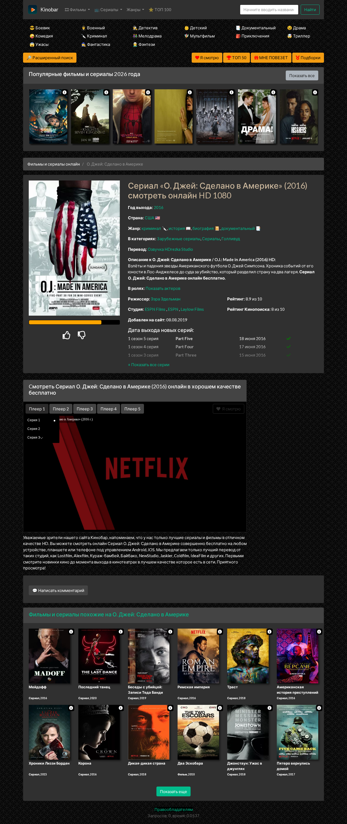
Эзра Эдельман (166, 298)
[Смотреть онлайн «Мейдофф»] (49, 656)
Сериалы (211, 238)
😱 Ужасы (39, 44)
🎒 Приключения (252, 35)
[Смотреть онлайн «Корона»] (99, 732)
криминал (151, 228)
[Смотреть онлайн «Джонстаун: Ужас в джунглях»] (248, 732)
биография (203, 228)
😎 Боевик (40, 27)
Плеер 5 (132, 408)
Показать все (302, 75)
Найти (310, 9)
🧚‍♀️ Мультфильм (199, 35)
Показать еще (173, 791)
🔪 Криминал (94, 35)
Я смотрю (230, 408)
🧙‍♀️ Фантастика (95, 44)
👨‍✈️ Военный (93, 27)
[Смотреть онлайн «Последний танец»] (99, 656)
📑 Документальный (254, 27)
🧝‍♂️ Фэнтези (144, 44)
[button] (148, 364)
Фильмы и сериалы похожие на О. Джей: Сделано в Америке (109, 614)
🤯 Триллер (298, 35)
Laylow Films (192, 309)
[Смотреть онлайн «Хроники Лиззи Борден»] (49, 732)
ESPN (173, 309)
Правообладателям (174, 809)
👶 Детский (195, 27)
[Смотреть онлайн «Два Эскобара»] (198, 732)
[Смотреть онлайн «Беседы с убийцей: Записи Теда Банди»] (148, 656)
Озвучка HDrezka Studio (170, 249)
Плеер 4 (109, 408)
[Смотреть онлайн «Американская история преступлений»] (297, 656)
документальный (238, 228)
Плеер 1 (37, 408)
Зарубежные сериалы (178, 238)
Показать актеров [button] (163, 288)
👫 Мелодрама (147, 35)
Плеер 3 (85, 408)
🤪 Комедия (41, 35)
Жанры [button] (134, 9)
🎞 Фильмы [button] (76, 9)
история (177, 228)
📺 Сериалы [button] (106, 9)
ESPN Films (155, 309)
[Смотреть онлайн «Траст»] (248, 656)
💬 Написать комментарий (58, 590)
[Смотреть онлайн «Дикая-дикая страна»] (148, 732)
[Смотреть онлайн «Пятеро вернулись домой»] (297, 732)
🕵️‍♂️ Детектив (145, 27)
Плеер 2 (61, 408)
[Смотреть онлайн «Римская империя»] (198, 656)
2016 (158, 207)
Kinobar (49, 9)
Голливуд (230, 238)
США (149, 217)
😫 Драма (296, 27)
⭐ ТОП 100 (160, 9)
